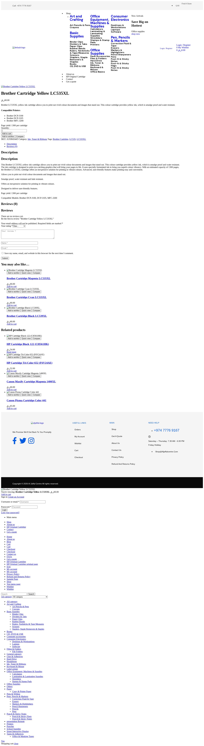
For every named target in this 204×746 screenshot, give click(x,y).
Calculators (96, 29)
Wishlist (78, 443)
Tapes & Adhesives (15, 734)
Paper (9, 689)
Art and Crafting (76, 18)
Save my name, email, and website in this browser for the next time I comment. (38, 253)
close (16, 743)
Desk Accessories (100, 56)
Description (12, 144)
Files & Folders (98, 58)
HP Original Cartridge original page (22, 564)
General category (14, 654)
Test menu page (13, 584)
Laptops (115, 30)
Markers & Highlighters (117, 51)
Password (6, 507)
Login (4, 510)
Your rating (7, 226)
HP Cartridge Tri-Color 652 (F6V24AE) (29, 362)
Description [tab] (9, 152)
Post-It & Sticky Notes (120, 60)
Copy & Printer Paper (21, 691)
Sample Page (12, 579)
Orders (78, 429)
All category (12, 601)
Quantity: (5, 128)
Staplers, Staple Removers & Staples (79, 59)
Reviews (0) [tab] (9, 204)
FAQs (9, 556)
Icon (9, 566)
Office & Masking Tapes (23, 736)
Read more (11, 352)
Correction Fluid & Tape (121, 44)
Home (9, 537)
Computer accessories (16, 636)
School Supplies (14, 729)
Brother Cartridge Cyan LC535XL (27, 297)
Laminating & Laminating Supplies (97, 33)
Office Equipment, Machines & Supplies (99, 21)
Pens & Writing (13, 694)
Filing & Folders (14, 649)
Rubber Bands (77, 48)
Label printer (12, 669)
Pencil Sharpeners (121, 55)
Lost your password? (10, 512)
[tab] (93, 144)
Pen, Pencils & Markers (120, 39)
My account (80, 436)
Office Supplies (97, 52)
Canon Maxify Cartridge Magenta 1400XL (31, 381)
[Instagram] (31, 440)
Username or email (10, 502)
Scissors (74, 55)
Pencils (15, 709)
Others (9, 686)
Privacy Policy (118, 457)
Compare (19, 136)
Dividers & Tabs (78, 44)
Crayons (74, 27)
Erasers (115, 48)
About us (116, 443)
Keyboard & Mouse (96, 68)
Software (116, 32)
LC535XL (81, 139)
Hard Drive (96, 61)
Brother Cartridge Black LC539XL (27, 315)
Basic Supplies (77, 34)
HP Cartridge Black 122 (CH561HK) (28, 344)
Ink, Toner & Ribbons (97, 64)
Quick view (26, 273)
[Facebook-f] (14, 440)
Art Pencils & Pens (80, 25)
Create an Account (16, 497)
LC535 (72, 139)
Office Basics (97, 72)
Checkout (79, 457)
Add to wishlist (8, 136)
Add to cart (6, 134)
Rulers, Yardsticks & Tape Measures (80, 52)
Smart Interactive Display (18, 731)
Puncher (10, 726)
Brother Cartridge (60, 139)
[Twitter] (22, 440)
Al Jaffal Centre (35, 484)
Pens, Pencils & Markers (17, 696)
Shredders (96, 38)
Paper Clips (76, 46)
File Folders (17, 651)
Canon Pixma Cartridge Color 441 (26, 400)
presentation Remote (16, 721)
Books (73, 64)
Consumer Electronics (120, 18)
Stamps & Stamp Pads (99, 41)
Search (31, 594)
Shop (114, 429)
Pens (113, 57)
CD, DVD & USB (78, 66)
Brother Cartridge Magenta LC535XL (29, 278)
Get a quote (117, 436)
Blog (9, 542)
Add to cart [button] (12, 286)
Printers (94, 45)
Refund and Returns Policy (123, 464)
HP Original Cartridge (16, 527)
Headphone (12, 661)
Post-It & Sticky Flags (120, 64)
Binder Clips (76, 42)
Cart (76, 450)
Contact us (116, 450)
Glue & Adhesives (15, 656)
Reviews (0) (12, 146)
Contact (10, 529)
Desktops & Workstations (118, 26)
